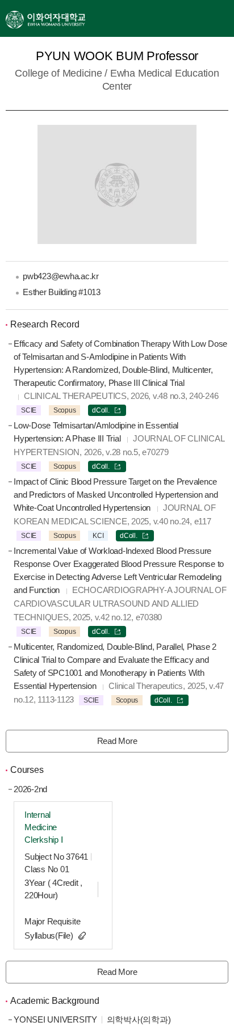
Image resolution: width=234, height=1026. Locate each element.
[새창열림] (45, 18)
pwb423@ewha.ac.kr (61, 276)
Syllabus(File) (48, 935)
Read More (117, 741)
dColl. (101, 410)
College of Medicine (58, 73)
